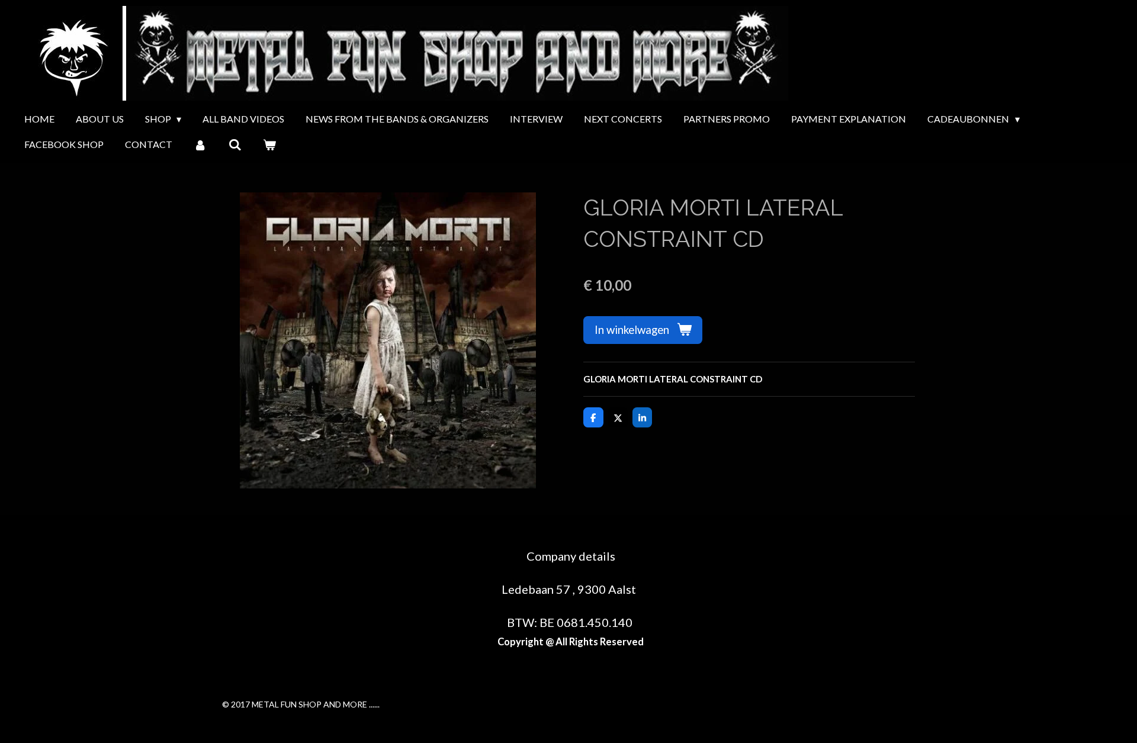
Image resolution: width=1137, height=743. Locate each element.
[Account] (200, 144)
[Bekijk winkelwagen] (269, 144)
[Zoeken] (234, 144)
